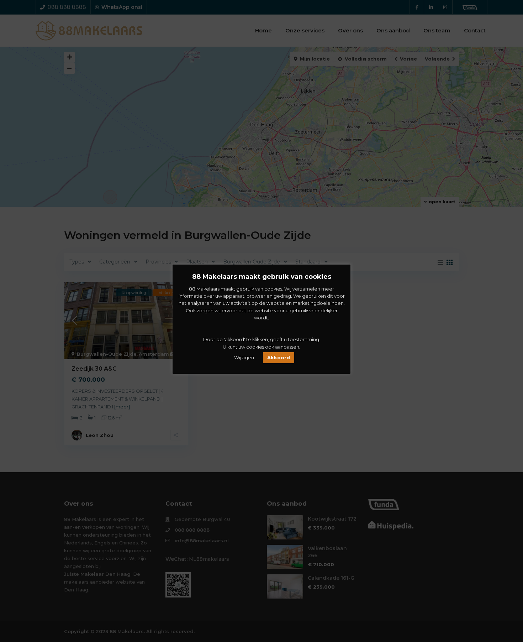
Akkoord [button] (278, 357)
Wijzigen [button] (244, 357)
